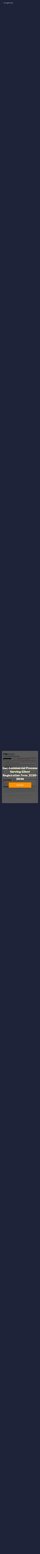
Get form (20, 785)
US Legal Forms (8, 3)
